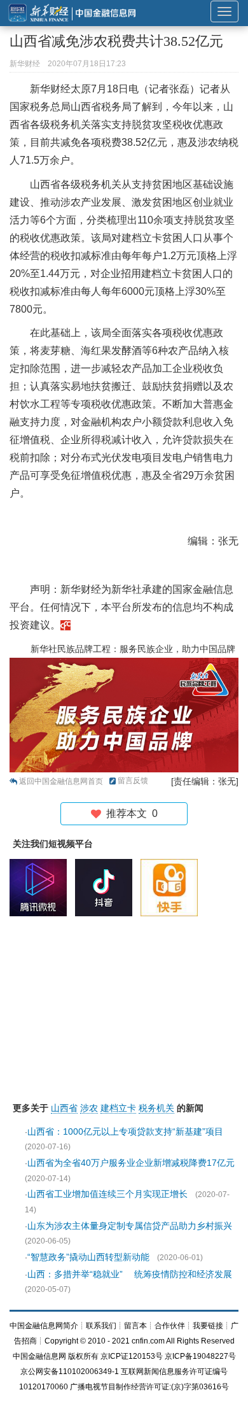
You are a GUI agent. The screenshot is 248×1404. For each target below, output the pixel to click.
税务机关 (156, 1108)
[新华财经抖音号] (107, 887)
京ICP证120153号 (131, 1356)
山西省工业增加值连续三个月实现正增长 (107, 1194)
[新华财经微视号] (41, 887)
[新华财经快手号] (172, 887)
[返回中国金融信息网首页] (65, 625)
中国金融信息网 (39, 1356)
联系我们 (101, 1325)
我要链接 (208, 1325)
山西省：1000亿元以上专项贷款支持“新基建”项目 (125, 1131)
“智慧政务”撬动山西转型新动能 (88, 1257)
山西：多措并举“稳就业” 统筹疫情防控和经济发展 (129, 1274)
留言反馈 (133, 780)
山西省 (64, 1108)
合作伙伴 (170, 1325)
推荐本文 (129, 813)
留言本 (135, 1325)
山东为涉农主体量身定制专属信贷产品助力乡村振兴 (129, 1226)
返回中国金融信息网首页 (61, 781)
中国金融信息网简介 (44, 1325)
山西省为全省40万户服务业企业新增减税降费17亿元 (131, 1163)
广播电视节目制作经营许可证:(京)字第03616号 (149, 1386)
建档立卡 (118, 1108)
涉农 (89, 1108)
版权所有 (83, 1356)
